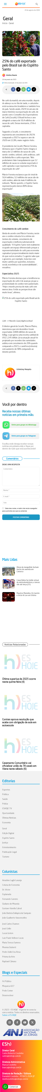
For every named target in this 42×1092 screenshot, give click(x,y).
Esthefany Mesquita (11, 75)
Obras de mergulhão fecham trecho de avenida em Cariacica (28, 569)
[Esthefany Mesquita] (4, 75)
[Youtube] (25, 1022)
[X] (18, 89)
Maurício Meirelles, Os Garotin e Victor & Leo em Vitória (28, 594)
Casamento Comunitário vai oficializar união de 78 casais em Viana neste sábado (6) (19, 765)
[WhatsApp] (23, 89)
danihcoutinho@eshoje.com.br (15, 1079)
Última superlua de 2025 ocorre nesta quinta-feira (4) (19, 680)
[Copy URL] (34, 89)
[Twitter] (32, 1022)
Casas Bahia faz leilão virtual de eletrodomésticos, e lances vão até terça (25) (28, 582)
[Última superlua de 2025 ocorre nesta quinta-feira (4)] (21, 662)
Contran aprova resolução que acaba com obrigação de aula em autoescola (19, 722)
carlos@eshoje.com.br (11, 1056)
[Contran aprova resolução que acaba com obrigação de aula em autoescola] (21, 702)
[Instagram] (9, 1022)
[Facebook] (13, 89)
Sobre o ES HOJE (9, 1015)
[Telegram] (28, 89)
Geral (8, 18)
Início (4, 23)
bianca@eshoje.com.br (11, 1067)
